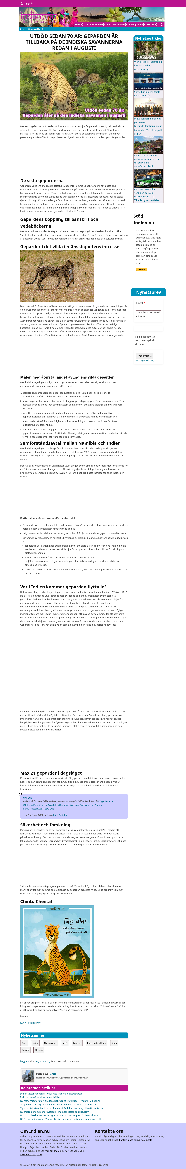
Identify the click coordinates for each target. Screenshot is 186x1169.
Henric (52, 1073)
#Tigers (43, 804)
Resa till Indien (116, 24)
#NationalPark (30, 804)
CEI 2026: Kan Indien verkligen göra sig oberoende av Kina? (145, 193)
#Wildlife (52, 804)
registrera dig (42, 1061)
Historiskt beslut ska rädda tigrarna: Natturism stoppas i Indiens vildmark (60, 1115)
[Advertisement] (74, 159)
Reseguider (135, 24)
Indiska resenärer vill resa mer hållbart (41, 1097)
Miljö (65, 1043)
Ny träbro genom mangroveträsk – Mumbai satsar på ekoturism (54, 1111)
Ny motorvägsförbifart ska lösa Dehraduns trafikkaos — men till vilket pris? (60, 1100)
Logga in (28, 3)
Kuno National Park (30, 1022)
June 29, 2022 (60, 814)
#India (98, 804)
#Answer (74, 804)
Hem (78, 24)
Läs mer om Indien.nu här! (55, 1150)
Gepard (25, 1050)
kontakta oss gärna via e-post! (135, 1139)
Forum (151, 24)
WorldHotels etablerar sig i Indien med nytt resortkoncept (148, 65)
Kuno (114, 1043)
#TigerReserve (105, 801)
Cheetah (39, 1050)
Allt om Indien (94, 24)
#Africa (84, 804)
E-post (139, 302)
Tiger (24, 1043)
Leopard (77, 1043)
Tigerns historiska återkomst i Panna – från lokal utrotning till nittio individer (61, 1108)
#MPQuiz (27, 797)
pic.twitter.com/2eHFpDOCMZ (38, 808)
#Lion (91, 804)
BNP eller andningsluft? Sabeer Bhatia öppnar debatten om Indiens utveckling (62, 1118)
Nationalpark (50, 1043)
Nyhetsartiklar (34, 29)
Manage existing (145, 360)
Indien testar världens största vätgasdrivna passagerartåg (51, 1093)
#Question (63, 804)
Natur (35, 1043)
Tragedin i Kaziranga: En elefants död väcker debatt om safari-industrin (58, 1104)
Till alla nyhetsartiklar (146, 200)
